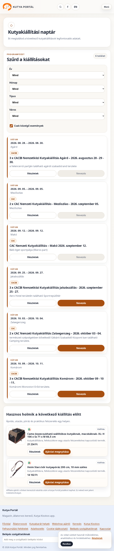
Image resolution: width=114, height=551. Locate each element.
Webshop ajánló (61, 523)
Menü (106, 7)
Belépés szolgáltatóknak (83, 528)
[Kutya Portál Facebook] (68, 7)
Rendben (67, 544)
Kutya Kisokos (92, 523)
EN (75, 6)
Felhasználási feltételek (15, 528)
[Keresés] (60, 7)
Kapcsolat (105, 528)
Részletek (33, 173)
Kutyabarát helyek (39, 523)
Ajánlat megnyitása (57, 451)
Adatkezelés (37, 528)
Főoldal (6, 523)
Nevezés (81, 303)
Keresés (77, 523)
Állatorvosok (20, 523)
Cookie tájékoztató (57, 528)
